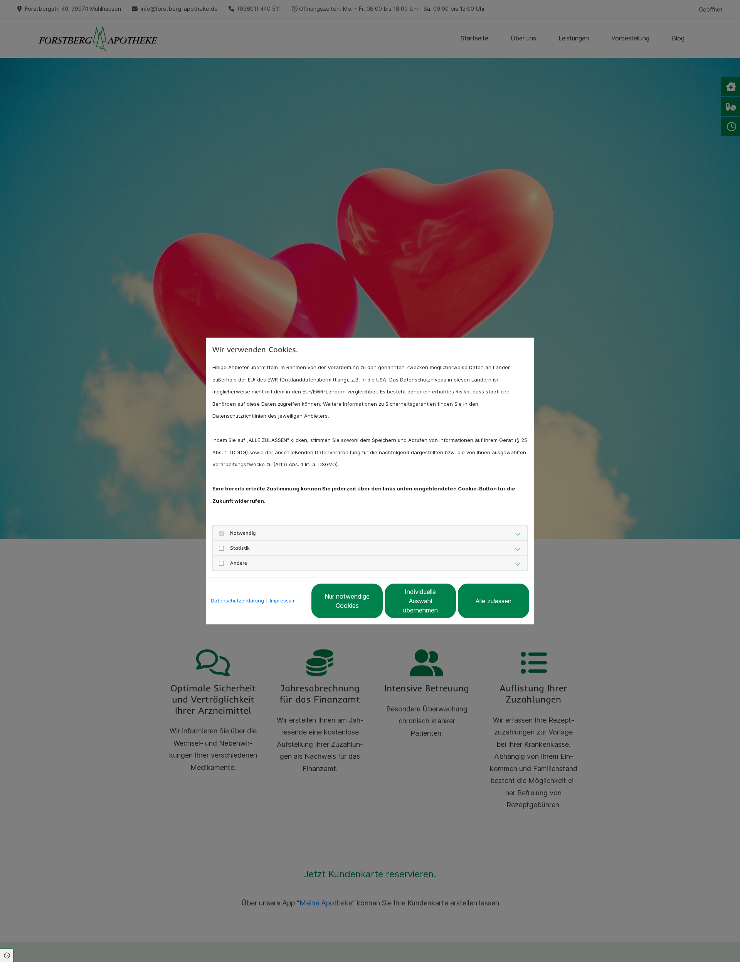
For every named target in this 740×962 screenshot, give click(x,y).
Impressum (283, 600)
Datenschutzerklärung (237, 600)
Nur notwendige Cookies (347, 600)
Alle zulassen (493, 601)
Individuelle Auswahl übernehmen (420, 601)
